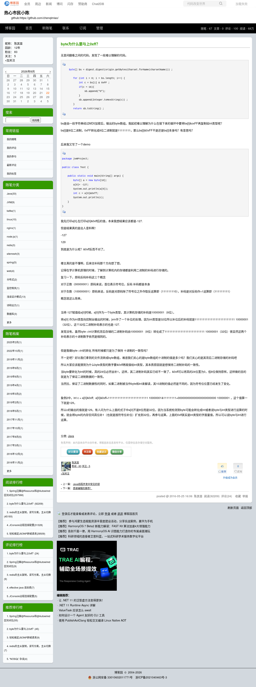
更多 (9, 322)
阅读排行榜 (14, 482)
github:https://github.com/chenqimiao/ (35, 18)
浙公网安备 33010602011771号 (113, 677)
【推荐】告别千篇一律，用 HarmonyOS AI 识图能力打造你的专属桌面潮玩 (103, 531)
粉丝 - (76, 466)
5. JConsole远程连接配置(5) (22, 596)
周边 (38, 4)
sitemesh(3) (13, 253)
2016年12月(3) (15, 453)
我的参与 (11, 156)
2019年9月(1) (14, 368)
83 (15, 52)
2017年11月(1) (15, 419)
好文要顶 (73, 451)
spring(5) (12, 262)
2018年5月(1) (14, 411)
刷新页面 (233, 508)
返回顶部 (246, 508)
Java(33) (11, 193)
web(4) (10, 270)
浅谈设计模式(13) (16, 296)
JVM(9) (11, 202)
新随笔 (47, 28)
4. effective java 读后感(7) (20, 587)
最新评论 (11, 165)
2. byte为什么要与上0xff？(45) (23, 628)
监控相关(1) (13, 288)
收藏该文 (101, 451)
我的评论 (11, 147)
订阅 (82, 28)
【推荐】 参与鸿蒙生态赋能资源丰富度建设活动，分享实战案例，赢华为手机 (105, 521)
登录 (107, 514)
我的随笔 (11, 139)
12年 (17, 48)
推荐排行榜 (14, 607)
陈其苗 (75, 462)
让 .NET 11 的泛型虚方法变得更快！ (81, 600)
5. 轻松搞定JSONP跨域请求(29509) (26, 533)
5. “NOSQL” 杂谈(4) (17, 658)
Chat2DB (98, 4)
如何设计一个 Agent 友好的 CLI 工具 (82, 615)
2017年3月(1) (14, 445)
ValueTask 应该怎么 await (75, 610)
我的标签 (11, 173)
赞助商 (82, 4)
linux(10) (11, 219)
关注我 (87, 451)
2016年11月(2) (15, 462)
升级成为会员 (230, 477)
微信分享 (117, 451)
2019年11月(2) (15, 359)
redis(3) (11, 245)
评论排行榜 (14, 544)
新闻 (49, 4)
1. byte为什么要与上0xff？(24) (23, 553)
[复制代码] (64, 65)
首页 (28, 28)
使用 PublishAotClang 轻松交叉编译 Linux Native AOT (92, 620)
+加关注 (65, 473)
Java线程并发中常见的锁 (86, 484)
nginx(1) (11, 228)
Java (71, 436)
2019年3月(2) (14, 393)
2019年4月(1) (14, 385)
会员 (27, 4)
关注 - (86, 466)
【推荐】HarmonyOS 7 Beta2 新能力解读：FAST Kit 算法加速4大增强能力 (103, 526)
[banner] (10, 3)
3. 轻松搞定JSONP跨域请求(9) (23, 637)
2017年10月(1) (15, 428)
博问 (60, 4)
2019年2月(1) (14, 402)
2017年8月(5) (14, 436)
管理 (99, 28)
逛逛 (120, 514)
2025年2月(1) (14, 342)
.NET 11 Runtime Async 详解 (77, 605)
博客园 (10, 28)
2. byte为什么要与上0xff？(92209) (25, 503)
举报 (245, 496)
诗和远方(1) (13, 305)
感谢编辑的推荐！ (82, 488)
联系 (65, 28)
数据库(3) (12, 313)
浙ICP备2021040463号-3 (151, 677)
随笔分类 (12, 184)
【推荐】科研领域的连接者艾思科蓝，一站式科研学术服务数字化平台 (100, 536)
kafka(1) (11, 210)
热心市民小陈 (16, 12)
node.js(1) (12, 236)
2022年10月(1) (15, 350)
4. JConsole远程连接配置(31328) (25, 525)
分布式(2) (12, 279)
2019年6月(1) (14, 376)
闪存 (70, 4)
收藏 (238, 496)
